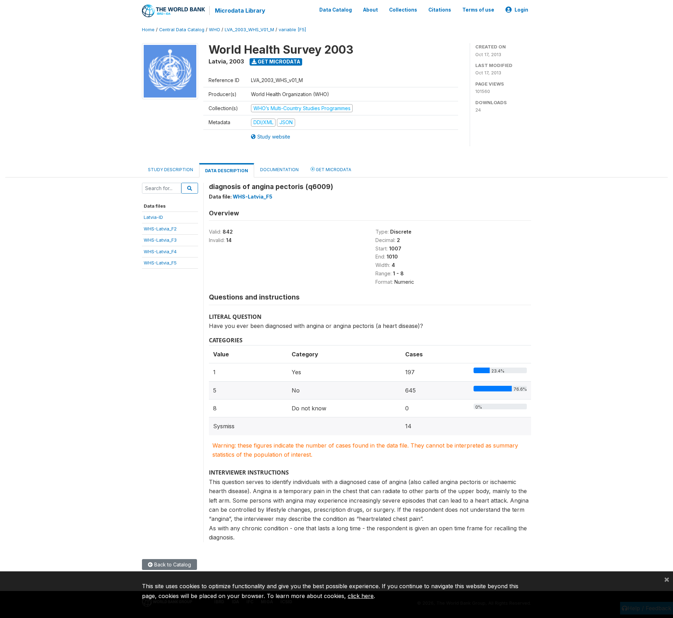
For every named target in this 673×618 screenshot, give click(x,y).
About (370, 10)
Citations (439, 10)
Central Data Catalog (181, 29)
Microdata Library (240, 10)
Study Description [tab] (170, 169)
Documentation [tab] (279, 169)
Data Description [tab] (226, 170)
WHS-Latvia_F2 (160, 228)
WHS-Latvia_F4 (160, 251)
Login (521, 10)
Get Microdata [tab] (333, 169)
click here (361, 595)
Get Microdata (278, 62)
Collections (403, 10)
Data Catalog (335, 10)
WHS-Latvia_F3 (160, 240)
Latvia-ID (153, 217)
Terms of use (478, 10)
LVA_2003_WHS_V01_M (249, 29)
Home (148, 29)
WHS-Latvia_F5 (160, 263)
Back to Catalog (172, 564)
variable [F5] (292, 29)
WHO (214, 29)
